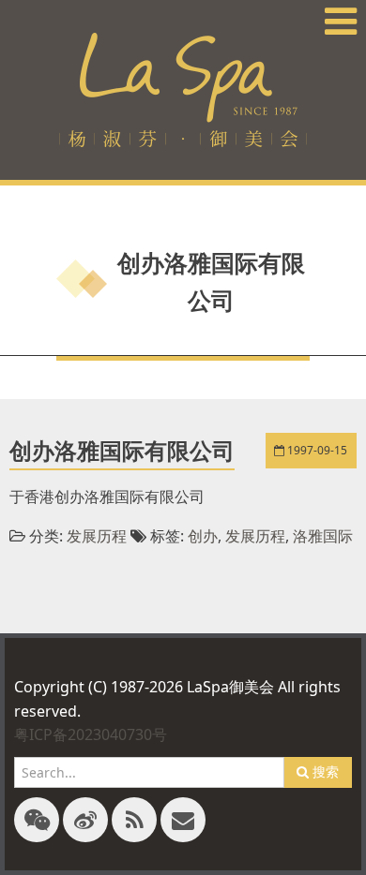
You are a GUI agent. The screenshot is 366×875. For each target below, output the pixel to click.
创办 (203, 536)
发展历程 (97, 536)
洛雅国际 (323, 536)
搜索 (324, 771)
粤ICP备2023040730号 (90, 734)
